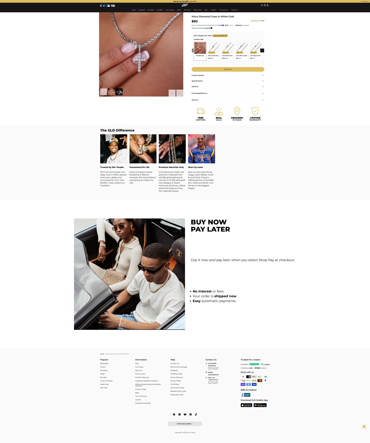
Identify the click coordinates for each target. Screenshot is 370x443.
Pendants (104, 370)
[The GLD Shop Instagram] (174, 414)
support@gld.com (213, 374)
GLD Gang (139, 367)
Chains (102, 367)
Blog (137, 393)
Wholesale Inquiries (143, 403)
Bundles (103, 377)
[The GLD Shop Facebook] (179, 414)
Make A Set (104, 384)
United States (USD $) (184, 424)
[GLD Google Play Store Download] (260, 405)
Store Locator (140, 374)
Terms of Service (176, 377)
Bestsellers (104, 363)
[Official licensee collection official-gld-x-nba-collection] (113, 6)
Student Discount (142, 377)
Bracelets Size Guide (178, 391)
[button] (262, 5)
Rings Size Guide (176, 395)
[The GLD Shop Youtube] (185, 414)
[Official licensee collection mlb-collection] (108, 6)
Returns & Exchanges (178, 367)
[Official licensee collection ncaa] (104, 6)
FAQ (136, 363)
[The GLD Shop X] (190, 414)
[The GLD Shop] (185, 6)
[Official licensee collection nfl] (101, 6)
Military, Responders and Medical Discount (148, 385)
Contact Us (365, 1)
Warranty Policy (176, 374)
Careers (138, 400)
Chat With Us (212, 365)
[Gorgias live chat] (364, 427)
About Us (139, 370)
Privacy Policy (175, 381)
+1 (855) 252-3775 (213, 379)
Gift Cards (104, 388)
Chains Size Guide (177, 388)
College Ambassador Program (146, 381)
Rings (102, 374)
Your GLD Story (141, 396)
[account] (268, 5)
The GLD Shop (190, 432)
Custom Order (140, 389)
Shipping (173, 370)
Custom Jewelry (106, 381)
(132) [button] (262, 20)
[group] (185, 1)
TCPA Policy (174, 384)
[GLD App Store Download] (246, 405)
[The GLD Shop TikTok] (196, 414)
